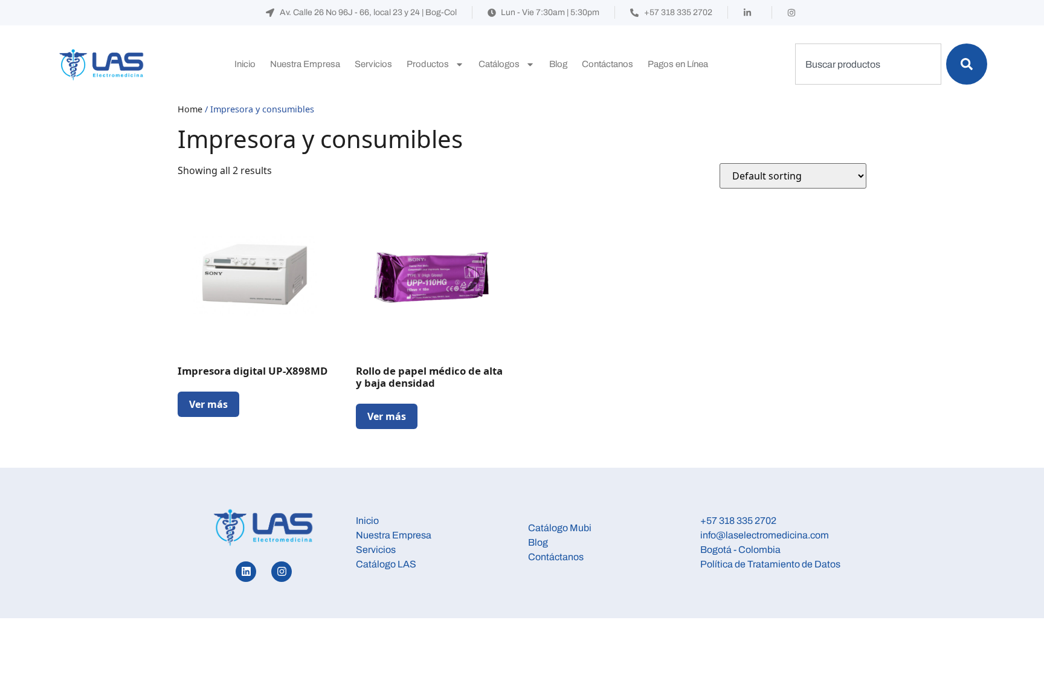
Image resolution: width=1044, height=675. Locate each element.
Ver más (208, 404)
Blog (558, 64)
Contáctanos (607, 64)
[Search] (966, 64)
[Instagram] (281, 571)
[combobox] (868, 64)
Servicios (373, 64)
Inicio (245, 64)
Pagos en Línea (678, 64)
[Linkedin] (246, 571)
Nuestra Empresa (305, 64)
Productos (428, 64)
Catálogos (499, 64)
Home (190, 109)
